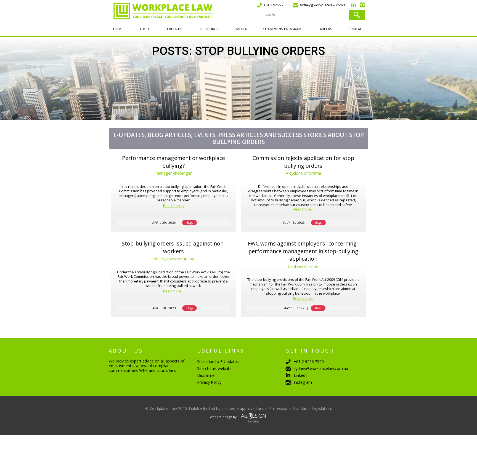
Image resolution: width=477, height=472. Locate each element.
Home (118, 28)
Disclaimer (206, 375)
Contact (356, 28)
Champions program (282, 28)
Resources (210, 28)
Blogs (189, 223)
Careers (324, 28)
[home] (161, 11)
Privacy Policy (209, 382)
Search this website (214, 368)
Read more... (173, 206)
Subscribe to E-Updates (218, 361)
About (145, 28)
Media (241, 28)
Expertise (175, 28)
